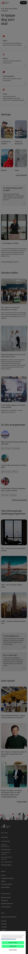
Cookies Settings (13, 949)
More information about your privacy (8, 939)
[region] (13, 942)
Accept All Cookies (12, 942)
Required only (13, 946)
